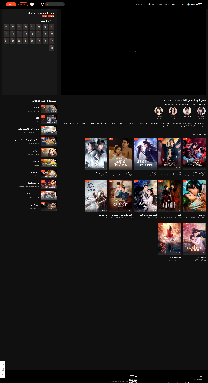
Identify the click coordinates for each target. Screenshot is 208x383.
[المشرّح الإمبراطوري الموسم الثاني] (120, 196)
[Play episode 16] (6, 34)
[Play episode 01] (51, 27)
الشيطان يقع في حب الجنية (148, 215)
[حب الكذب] (194, 196)
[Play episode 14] (19, 34)
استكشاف (138, 4)
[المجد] (169, 196)
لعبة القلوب (128, 172)
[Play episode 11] (38, 34)
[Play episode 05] (25, 27)
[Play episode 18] (45, 41)
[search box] (48, 4)
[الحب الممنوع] (169, 154)
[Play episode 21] (25, 41)
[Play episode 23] (12, 41)
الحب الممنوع (177, 172)
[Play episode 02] (45, 27)
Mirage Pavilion (175, 257)
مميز (183, 4)
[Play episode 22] (19, 41)
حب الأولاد (175, 4)
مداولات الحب (201, 257)
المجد (179, 215)
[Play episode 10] (45, 34)
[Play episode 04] (32, 27)
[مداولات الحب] (194, 239)
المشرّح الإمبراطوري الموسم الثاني (121, 215)
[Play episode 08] (6, 27)
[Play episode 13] (25, 34)
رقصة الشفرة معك (101, 172)
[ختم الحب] (145, 154)
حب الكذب (202, 215)
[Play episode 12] (32, 34)
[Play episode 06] (19, 27)
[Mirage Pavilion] (169, 239)
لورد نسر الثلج (103, 215)
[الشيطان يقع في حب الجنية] (145, 196)
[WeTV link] (194, 4)
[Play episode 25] (51, 48)
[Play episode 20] (32, 41)
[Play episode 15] (12, 34)
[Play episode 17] (51, 41)
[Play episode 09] (51, 34)
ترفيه (167, 4)
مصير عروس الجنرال (199, 172)
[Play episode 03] (38, 27)
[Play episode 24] (6, 41)
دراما (154, 4)
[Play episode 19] (38, 41)
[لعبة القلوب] (120, 154)
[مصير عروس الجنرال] (194, 154)
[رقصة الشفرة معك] (96, 154)
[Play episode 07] (12, 27)
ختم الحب (153, 172)
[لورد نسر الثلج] (96, 196)
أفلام (160, 4)
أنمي (148, 4)
